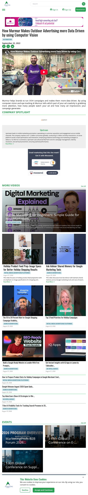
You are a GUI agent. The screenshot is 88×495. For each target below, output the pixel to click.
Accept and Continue (43, 490)
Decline (25, 490)
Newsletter (80, 9)
